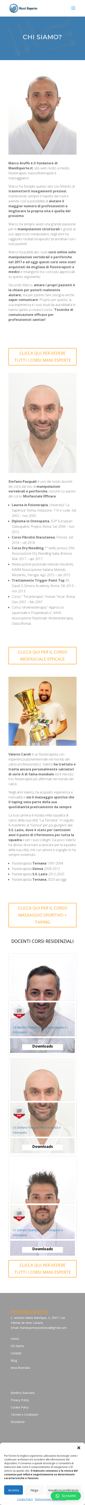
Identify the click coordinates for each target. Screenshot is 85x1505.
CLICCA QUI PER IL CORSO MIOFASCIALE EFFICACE (42, 655)
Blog (14, 1360)
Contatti (16, 1353)
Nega (34, 1490)
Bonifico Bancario (23, 1393)
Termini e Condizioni (24, 1414)
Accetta (13, 1490)
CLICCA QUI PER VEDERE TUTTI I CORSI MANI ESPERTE (42, 356)
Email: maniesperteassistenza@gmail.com (39, 1328)
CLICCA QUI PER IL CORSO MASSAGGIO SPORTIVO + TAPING (42, 915)
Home (15, 1339)
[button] (79, 1448)
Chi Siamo (17, 1346)
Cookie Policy (25, 1499)
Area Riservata (20, 1368)
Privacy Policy (20, 1400)
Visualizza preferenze (63, 1490)
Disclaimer (18, 1422)
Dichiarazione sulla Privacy (50, 1499)
